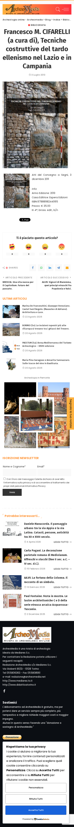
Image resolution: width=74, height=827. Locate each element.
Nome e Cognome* (14, 466)
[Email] (67, 267)
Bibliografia (38, 25)
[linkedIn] (49, 267)
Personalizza (36, 787)
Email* (41, 466)
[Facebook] (32, 267)
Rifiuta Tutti (36, 798)
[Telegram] (58, 267)
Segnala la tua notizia (71, 413)
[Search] (57, 9)
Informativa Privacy (35, 486)
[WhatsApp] (41, 267)
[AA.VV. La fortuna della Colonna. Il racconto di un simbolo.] (12, 582)
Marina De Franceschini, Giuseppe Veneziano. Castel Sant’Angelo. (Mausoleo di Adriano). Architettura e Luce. (46, 309)
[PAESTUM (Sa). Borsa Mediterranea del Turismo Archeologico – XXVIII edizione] (11, 346)
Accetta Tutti (36, 810)
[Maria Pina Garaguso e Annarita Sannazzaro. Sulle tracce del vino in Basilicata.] (11, 364)
